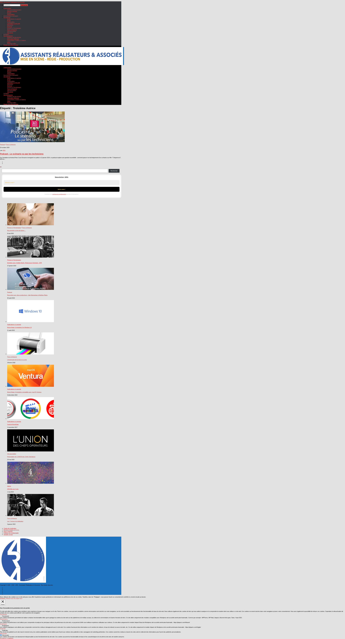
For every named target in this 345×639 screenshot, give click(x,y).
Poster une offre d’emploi (11, 45)
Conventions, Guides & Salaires (16, 40)
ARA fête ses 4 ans (13, 489)
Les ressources (8, 36)
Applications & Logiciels (14, 19)
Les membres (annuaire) (11, 16)
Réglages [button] (3, 598)
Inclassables (11, 22)
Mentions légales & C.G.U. (11, 530)
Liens (8, 42)
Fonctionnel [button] (3, 614)
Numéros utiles (11, 43)
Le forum (6, 34)
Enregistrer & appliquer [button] (6, 638)
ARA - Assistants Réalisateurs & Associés (12, 2)
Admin (9, 486)
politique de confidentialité (59, 194)
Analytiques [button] (3, 624)
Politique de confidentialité (11, 533)
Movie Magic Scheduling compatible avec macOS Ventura (24, 392)
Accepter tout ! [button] (18, 598)
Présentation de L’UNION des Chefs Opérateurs (21, 456)
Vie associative (11, 31)
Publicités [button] (3, 628)
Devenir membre (12, 11)
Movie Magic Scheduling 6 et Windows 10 (19, 327)
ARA (4, 150)
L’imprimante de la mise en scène (17, 359)
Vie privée (10, 32)
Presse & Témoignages (14, 28)
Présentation (11, 14)
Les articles (7, 17)
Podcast (9, 26)
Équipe (9, 13)
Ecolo (9, 20)
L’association (7, 8)
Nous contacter (8, 531)
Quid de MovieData (13, 424)
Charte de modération (10, 528)
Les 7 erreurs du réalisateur (15, 521)
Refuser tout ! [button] (10, 598)
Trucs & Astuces (12, 29)
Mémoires (10, 25)
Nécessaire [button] (3, 633)
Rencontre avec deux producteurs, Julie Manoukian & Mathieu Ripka (27, 295)
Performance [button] (4, 619)
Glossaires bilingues (13, 39)
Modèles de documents (14, 37)
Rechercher (114, 171)
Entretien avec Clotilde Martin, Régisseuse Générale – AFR (24, 263)
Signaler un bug (8, 534)
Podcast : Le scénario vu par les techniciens (21, 154)
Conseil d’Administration (14, 10)
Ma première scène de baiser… (16, 230)
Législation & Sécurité (13, 23)
